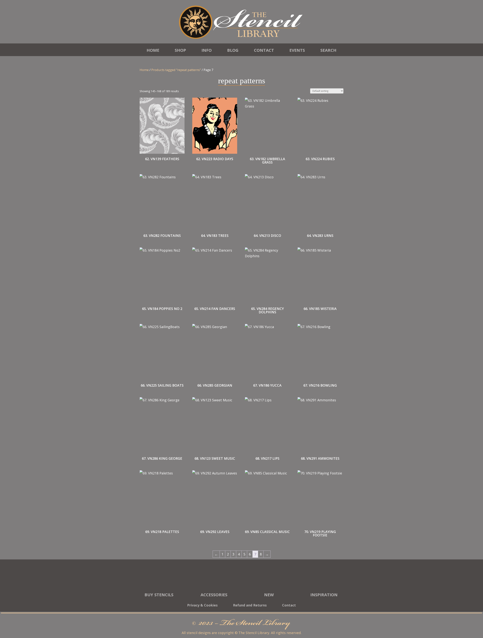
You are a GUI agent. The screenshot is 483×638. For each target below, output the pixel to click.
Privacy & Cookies (202, 605)
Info (207, 50)
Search (328, 50)
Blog (232, 50)
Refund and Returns (250, 605)
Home (153, 50)
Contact (264, 50)
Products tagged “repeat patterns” (176, 70)
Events (297, 50)
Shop (180, 50)
